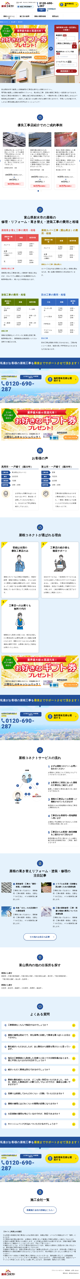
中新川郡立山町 (40, 976)
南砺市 (17, 988)
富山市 (18, 979)
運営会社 (55, 16)
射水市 (10, 988)
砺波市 (39, 988)
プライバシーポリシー (58, 1270)
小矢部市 (25, 988)
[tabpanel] (24, 43)
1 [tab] (23, 78)
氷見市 (3, 988)
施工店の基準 (24, 16)
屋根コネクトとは (9, 17)
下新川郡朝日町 (60, 976)
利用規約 (67, 1270)
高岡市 (32, 988)
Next (51, 49)
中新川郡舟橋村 (13, 976)
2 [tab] (25, 78)
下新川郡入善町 (8, 979)
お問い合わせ (75, 1270)
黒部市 (3, 976)
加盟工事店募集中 (26, 6)
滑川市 (50, 976)
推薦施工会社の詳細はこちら (40, 1210)
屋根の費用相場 (40, 16)
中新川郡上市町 (27, 976)
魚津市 (24, 979)
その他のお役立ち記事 (40, 937)
